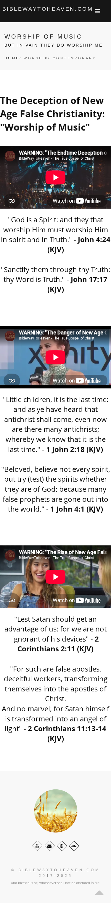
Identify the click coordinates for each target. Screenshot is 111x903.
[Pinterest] (61, 846)
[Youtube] (37, 846)
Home (12, 58)
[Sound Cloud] (74, 846)
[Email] (49, 846)
